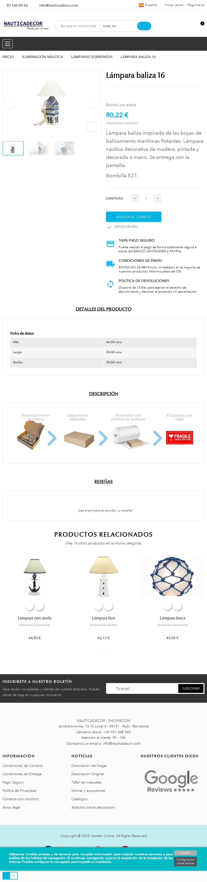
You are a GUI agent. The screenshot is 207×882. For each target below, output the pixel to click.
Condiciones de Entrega (22, 774)
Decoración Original (87, 774)
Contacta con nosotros (21, 799)
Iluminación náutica (103, 625)
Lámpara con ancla (34, 618)
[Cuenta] (192, 26)
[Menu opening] (8, 43)
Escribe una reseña (121, 105)
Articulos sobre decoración (93, 807)
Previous (10, 103)
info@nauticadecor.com (58, 5)
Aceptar (185, 853)
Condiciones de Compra (22, 765)
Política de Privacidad (19, 790)
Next (93, 103)
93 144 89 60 (17, 5)
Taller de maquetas (86, 782)
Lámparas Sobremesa (34, 625)
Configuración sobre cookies (185, 861)
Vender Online (102, 836)
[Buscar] (144, 26)
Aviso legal (11, 807)
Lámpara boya (172, 618)
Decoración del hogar (89, 765)
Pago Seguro (13, 782)
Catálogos (79, 799)
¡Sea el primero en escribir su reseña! (105, 511)
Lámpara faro (103, 618)
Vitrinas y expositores (88, 790)
